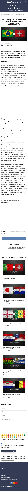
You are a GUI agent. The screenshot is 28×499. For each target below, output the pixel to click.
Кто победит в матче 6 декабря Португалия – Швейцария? (11, 277)
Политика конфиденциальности (9, 479)
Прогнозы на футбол (10, 14)
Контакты (3, 475)
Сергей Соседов (13, 244)
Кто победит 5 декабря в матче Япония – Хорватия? (13, 301)
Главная (3, 14)
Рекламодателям (5, 477)
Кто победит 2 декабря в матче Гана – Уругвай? (13, 371)
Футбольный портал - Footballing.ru (14, 5)
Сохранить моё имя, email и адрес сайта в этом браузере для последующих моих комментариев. (14, 440)
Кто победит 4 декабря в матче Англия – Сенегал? (13, 324)
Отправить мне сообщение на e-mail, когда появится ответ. (12, 446)
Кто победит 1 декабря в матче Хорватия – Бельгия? (11, 395)
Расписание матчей (6, 470)
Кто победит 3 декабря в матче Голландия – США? (11, 348)
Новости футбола (5, 466)
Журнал (3, 468)
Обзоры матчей (5, 472)
